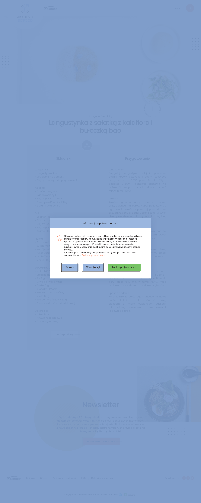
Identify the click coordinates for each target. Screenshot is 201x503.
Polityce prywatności (93, 255)
